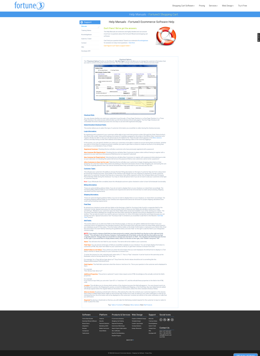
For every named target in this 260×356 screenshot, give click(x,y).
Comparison (85, 330)
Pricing (202, 5)
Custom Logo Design (137, 323)
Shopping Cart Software (183, 5)
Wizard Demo (85, 323)
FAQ (82, 47)
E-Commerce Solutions (118, 318)
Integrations (85, 326)
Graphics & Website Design (139, 318)
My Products (148, 305)
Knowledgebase (86, 34)
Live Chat (162, 337)
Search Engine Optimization (119, 328)
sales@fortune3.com (166, 335)
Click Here (132, 43)
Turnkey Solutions (136, 326)
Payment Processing (117, 323)
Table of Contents (117, 305)
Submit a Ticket (86, 39)
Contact (83, 43)
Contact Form (152, 328)
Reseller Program (116, 335)
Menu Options (157, 138)
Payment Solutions (104, 323)
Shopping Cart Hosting (118, 321)
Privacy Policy (148, 353)
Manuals (84, 26)
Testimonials (85, 333)
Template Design (136, 321)
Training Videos (86, 30)
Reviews (84, 328)
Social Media (102, 330)
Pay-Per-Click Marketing (118, 333)
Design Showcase (136, 328)
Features (101, 318)
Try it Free (242, 5)
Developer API (85, 51)
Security (101, 321)
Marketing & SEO (103, 326)
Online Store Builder (87, 318)
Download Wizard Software (89, 321)
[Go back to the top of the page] (130, 340)
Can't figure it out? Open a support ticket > (117, 46)
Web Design (227, 5)
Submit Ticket (152, 326)
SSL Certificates (116, 330)
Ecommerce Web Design (118, 326)
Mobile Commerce (104, 328)
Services (213, 5)
